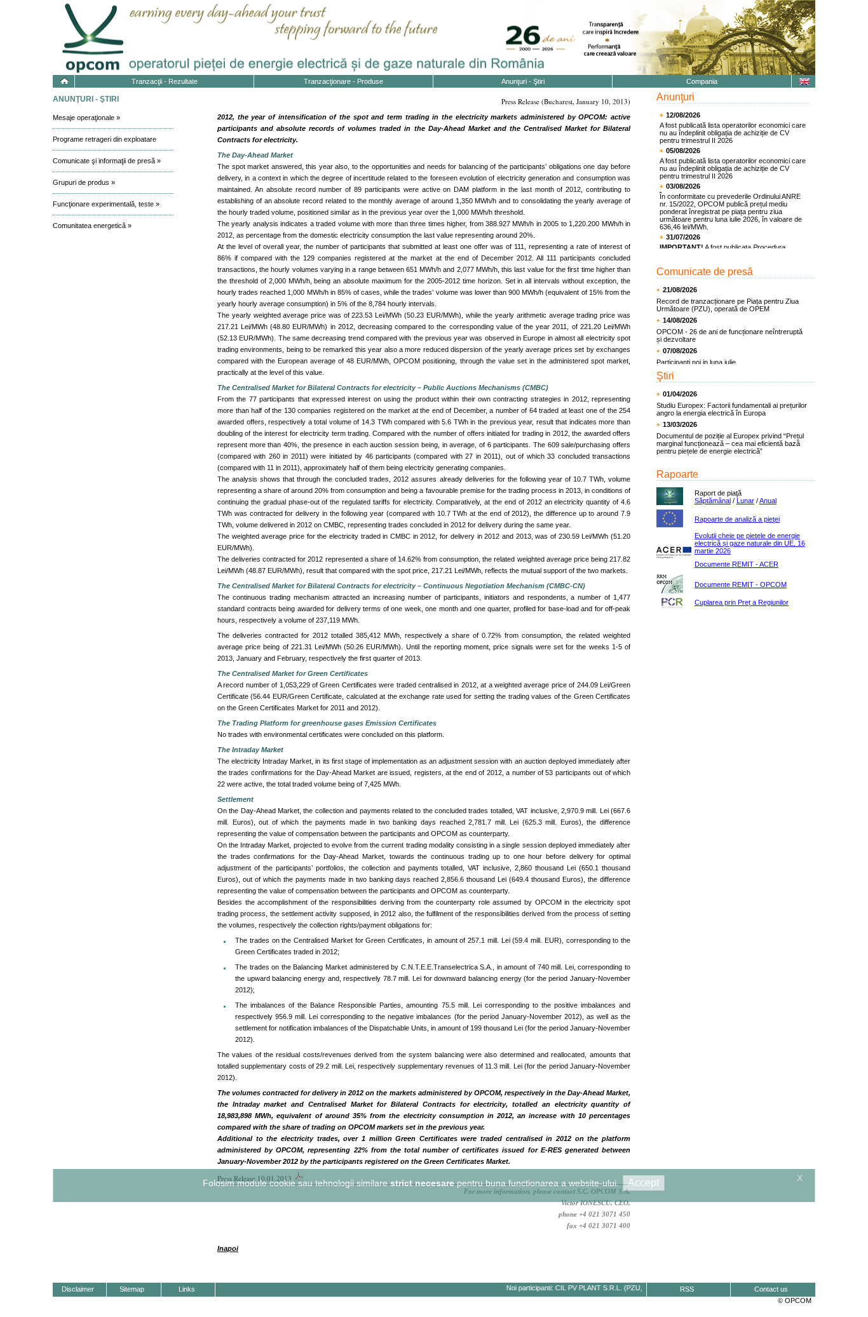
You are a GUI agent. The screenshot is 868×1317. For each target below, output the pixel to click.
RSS (687, 1289)
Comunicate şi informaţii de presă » (107, 161)
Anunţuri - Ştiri (523, 81)
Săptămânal (713, 500)
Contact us (771, 1289)
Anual (767, 500)
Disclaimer (78, 1289)
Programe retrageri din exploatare (104, 139)
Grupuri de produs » (84, 182)
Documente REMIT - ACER (736, 564)
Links (187, 1289)
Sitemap (131, 1289)
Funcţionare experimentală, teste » (106, 204)
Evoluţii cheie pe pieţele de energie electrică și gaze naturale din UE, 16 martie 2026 (750, 543)
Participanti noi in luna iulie (696, 362)
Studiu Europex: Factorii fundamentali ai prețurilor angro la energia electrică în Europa (731, 409)
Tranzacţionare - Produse (343, 81)
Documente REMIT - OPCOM (741, 584)
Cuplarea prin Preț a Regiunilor (742, 602)
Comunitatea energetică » (92, 225)
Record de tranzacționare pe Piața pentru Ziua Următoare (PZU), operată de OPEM (727, 305)
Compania (701, 81)
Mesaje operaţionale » (86, 117)
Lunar (745, 500)
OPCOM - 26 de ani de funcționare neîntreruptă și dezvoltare (729, 335)
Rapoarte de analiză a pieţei (737, 519)
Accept (643, 1182)
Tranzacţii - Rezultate (165, 81)
